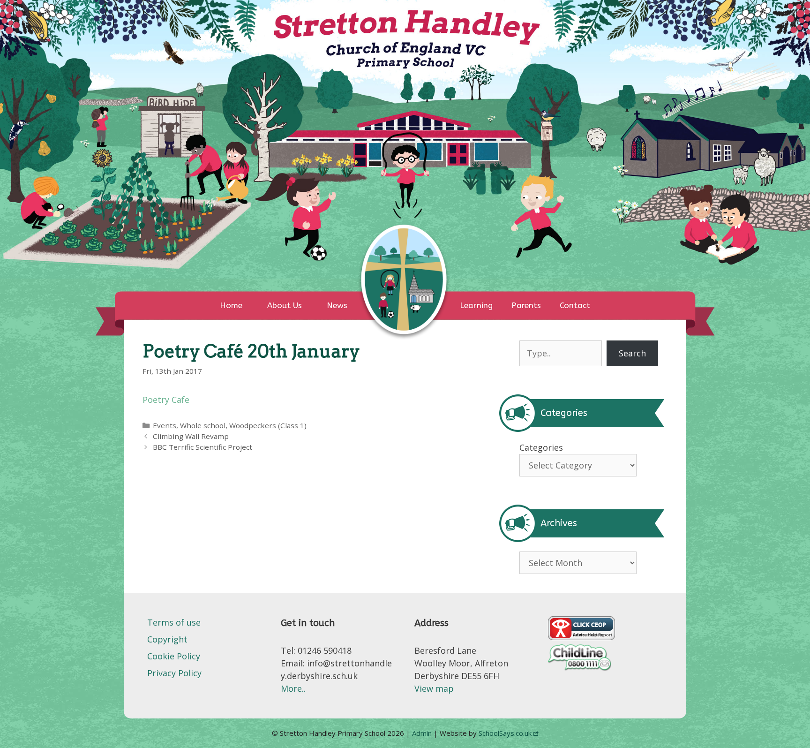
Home (231, 305)
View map (434, 688)
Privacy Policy (174, 673)
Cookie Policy (173, 656)
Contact (575, 305)
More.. (293, 688)
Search (632, 353)
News (337, 305)
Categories (541, 447)
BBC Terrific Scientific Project (202, 447)
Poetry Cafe (165, 399)
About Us (284, 305)
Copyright (167, 639)
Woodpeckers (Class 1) (268, 425)
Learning (476, 305)
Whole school (202, 425)
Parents (526, 305)
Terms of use (174, 622)
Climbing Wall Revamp (191, 436)
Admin (423, 733)
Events (164, 425)
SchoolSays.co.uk (505, 733)
